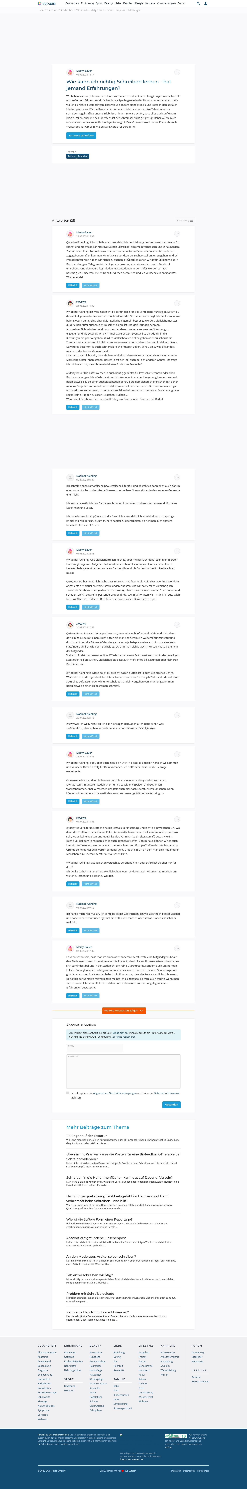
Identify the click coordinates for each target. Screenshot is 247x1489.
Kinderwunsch (121, 1395)
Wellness (42, 1419)
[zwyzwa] (71, 303)
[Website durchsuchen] (198, 3)
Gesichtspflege (97, 1361)
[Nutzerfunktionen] (205, 3)
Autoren (196, 1377)
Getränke (69, 1356)
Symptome (43, 1410)
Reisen (142, 1379)
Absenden (171, 1104)
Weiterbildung (168, 1370)
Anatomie (43, 1356)
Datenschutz (189, 1470)
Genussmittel (146, 1365)
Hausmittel (44, 1379)
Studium (165, 1365)
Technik (143, 1383)
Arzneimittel (44, 1361)
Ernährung (87, 3)
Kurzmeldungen (166, 3)
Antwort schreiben (81, 135)
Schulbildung (120, 1403)
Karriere (150, 3)
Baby (116, 1386)
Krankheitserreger (47, 1392)
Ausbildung (167, 1361)
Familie (127, 3)
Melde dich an (120, 1032)
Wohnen (143, 1401)
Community (198, 1352)
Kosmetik (95, 1388)
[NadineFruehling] (71, 477)
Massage (42, 1401)
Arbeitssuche (168, 1352)
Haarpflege (95, 1365)
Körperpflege (97, 1379)
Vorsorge (43, 1414)
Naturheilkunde (46, 1405)
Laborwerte (44, 1397)
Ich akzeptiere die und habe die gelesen (125, 1095)
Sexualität (118, 1370)
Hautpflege (95, 1374)
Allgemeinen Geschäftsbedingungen (115, 1093)
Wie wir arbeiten (200, 1381)
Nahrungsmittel (72, 1370)
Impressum (176, 1470)
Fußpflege (95, 1356)
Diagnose (43, 1370)
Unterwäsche (97, 1405)
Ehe (115, 1361)
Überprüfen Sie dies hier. (132, 1459)
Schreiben (68, 10)
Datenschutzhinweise (167, 1093)
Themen (51, 10)
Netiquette (197, 1361)
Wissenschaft (146, 1397)
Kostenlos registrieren (123, 1036)
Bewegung (69, 1386)
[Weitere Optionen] (177, 72)
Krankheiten (44, 1388)
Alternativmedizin (47, 1352)
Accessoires (96, 1352)
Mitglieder (197, 1356)
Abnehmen (70, 1352)
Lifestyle (138, 3)
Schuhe (94, 1401)
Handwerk (144, 1370)
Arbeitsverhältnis (170, 1356)
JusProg (168, 1447)
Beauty (108, 3)
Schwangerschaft (122, 1408)
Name (71, 1046)
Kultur (142, 1374)
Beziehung (119, 1352)
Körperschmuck (98, 1383)
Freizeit (142, 1356)
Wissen (164, 1374)
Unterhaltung (146, 1392)
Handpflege (96, 1370)
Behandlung (44, 1365)
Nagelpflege (96, 1397)
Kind (115, 1390)
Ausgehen (144, 1352)
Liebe (118, 3)
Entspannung (45, 1374)
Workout (69, 1390)
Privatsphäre (203, 1470)
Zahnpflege (96, 1410)
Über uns (199, 1370)
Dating (117, 1356)
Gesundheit (72, 3)
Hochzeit (118, 1365)
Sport (99, 3)
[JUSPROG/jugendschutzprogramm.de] (176, 1436)
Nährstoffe (70, 1365)
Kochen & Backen (73, 1361)
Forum (182, 3)
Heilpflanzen (44, 1383)
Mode (93, 1392)
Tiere (141, 1388)
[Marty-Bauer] (71, 72)
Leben (116, 1399)
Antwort (73, 1056)
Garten (142, 1361)
